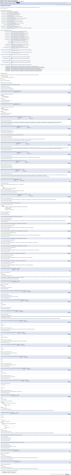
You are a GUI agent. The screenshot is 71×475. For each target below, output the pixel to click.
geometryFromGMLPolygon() (54, 220)
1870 (5, 189)
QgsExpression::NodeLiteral (23, 68)
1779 (5, 307)
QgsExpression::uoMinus (46, 199)
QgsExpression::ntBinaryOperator (5, 175)
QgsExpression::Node (7, 47)
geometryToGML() (6, 288)
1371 (5, 113)
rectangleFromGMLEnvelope (10, 16)
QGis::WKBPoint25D (3, 277)
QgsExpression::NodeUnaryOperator (5, 54)
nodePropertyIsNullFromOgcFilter (15, 64)
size (26, 227)
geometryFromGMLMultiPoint (14, 36)
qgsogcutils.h (5, 8)
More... (40, 7)
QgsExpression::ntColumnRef (13, 175)
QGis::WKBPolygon (8, 277)
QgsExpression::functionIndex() (18, 391)
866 (5, 431)
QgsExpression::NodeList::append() (8, 391)
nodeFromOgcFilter (13, 47)
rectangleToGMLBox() (51, 148)
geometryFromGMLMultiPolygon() (40, 220)
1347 (5, 100)
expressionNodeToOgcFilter (14, 66)
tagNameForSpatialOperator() (58, 148)
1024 (5, 467)
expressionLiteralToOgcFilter (14, 68)
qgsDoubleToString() (6, 101)
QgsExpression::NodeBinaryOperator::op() (21, 122)
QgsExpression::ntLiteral (13, 122)
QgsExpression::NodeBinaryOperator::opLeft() (32, 122)
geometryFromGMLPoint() (47, 220)
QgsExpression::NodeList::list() (5, 148)
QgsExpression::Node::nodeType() (5, 122)
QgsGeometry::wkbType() (21, 277)
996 (5, 456)
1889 (5, 173)
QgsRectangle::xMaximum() (12, 457)
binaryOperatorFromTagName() (8, 296)
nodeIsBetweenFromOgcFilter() (43, 316)
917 (5, 445)
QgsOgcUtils (3, 7)
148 (5, 226)
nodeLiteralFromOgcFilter (14, 58)
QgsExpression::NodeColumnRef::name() (9, 131)
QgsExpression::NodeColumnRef (6, 60)
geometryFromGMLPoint (14, 31)
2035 (5, 130)
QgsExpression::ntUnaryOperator (43, 175)
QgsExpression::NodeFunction (21, 142)
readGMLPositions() (23, 227)
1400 (5, 87)
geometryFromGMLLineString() (14, 220)
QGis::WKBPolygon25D (13, 277)
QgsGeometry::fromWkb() (7, 227)
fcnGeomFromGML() (6, 214)
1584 (5, 295)
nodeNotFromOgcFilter (13, 54)
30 (4, 80)
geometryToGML (9, 18)
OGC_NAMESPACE (13, 190)
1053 (5, 275)
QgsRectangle (4, 16)
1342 (5, 287)
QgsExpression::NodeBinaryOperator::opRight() (44, 122)
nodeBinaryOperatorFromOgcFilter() (18, 316)
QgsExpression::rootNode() (20, 190)
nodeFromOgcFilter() (15, 296)
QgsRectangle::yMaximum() (26, 457)
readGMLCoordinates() (18, 227)
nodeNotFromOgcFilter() (57, 316)
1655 (5, 363)
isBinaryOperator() (6, 316)
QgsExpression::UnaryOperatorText (38, 199)
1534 (5, 315)
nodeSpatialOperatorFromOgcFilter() (5, 317)
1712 (5, 351)
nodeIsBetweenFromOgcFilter (14, 62)
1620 (5, 390)
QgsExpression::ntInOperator (27, 175)
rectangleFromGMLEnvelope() (4, 221)
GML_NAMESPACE (6, 213)
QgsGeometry (4, 11)
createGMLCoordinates (14, 44)
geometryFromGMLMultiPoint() (31, 220)
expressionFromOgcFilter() (7, 318)
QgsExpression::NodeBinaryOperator (5, 64)
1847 (5, 375)
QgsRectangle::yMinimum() (34, 457)
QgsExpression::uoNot (53, 199)
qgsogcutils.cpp (10, 87)
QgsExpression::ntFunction (29, 148)
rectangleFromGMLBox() (62, 220)
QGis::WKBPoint (36, 242)
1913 (5, 198)
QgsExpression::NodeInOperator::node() (35, 157)
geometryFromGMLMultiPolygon (15, 39)
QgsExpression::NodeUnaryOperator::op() (16, 199)
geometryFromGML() (7, 236)
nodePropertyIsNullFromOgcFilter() (64, 316)
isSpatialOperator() (11, 316)
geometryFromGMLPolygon (14, 34)
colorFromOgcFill (9, 24)
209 (5, 263)
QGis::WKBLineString (31, 227)
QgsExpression (4, 26)
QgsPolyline (17, 42)
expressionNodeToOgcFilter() (8, 132)
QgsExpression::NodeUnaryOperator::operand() (28, 199)
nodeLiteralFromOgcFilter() (50, 316)
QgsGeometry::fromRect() (7, 220)
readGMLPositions (13, 42)
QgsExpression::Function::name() (13, 148)
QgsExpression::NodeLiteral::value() (55, 122)
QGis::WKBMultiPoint (30, 242)
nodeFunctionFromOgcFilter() (35, 316)
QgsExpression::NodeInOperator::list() (24, 157)
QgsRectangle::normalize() (12, 446)
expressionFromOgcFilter (10, 26)
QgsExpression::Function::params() (43, 148)
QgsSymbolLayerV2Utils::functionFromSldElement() (24, 140)
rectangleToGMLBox (9, 21)
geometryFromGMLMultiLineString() (22, 220)
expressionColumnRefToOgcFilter (15, 69)
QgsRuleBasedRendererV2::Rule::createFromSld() (10, 140)
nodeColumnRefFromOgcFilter (14, 60)
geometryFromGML (9, 11)
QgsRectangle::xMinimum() (19, 457)
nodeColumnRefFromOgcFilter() (27, 316)
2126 (5, 146)
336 (5, 241)
